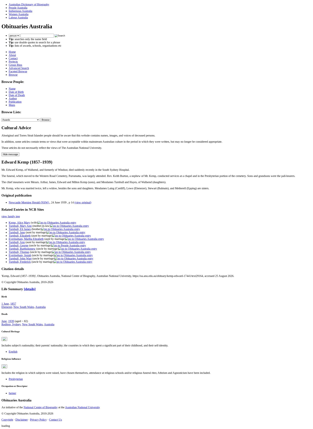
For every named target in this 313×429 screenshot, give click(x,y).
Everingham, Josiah (20, 255)
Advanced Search (19, 68)
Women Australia (18, 14)
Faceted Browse (18, 71)
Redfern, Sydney (11, 324)
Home (12, 51)
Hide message (10, 154)
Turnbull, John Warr (20, 258)
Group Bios (15, 64)
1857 (13, 303)
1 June (5, 303)
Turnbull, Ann (17, 242)
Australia (40, 307)
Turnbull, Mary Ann (20, 225)
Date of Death (17, 95)
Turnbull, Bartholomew (22, 248)
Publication (15, 101)
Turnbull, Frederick (20, 261)
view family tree (10, 216)
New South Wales (23, 307)
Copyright (7, 419)
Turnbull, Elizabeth (20, 235)
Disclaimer (21, 419)
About (12, 55)
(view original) (82, 202)
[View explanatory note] (4, 339)
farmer (12, 393)
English (13, 351)
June (4, 321)
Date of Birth (16, 91)
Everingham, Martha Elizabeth (26, 238)
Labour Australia (18, 17)
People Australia (18, 7)
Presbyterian (16, 379)
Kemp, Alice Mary (19, 222)
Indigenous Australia (20, 11)
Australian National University (82, 407)
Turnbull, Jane (17, 232)
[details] (30, 289)
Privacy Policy (38, 419)
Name (12, 88)
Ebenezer (6, 307)
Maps (12, 105)
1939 (11, 321)
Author (13, 98)
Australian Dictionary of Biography (29, 4)
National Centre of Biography (41, 407)
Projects (13, 61)
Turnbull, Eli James (20, 229)
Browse (13, 74)
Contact (13, 58)
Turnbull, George (18, 245)
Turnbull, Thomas (19, 252)
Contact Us (55, 419)
